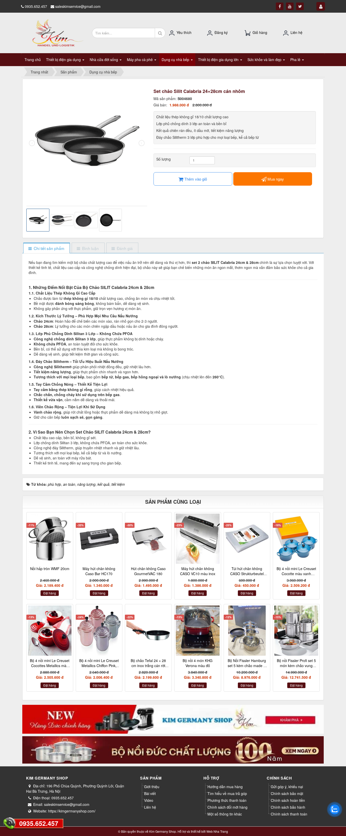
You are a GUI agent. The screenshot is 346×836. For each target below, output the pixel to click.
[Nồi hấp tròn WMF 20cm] (50, 538)
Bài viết (150, 793)
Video (148, 800)
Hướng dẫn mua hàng (225, 786)
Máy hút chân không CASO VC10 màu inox (197, 571)
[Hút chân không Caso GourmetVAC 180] (148, 538)
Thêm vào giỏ (195, 179)
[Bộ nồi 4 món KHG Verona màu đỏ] (198, 630)
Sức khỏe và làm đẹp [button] (264, 59)
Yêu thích (184, 32)
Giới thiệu (151, 786)
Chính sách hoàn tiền (288, 800)
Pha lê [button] (295, 59)
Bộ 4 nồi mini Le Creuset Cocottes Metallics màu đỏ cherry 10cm (49, 665)
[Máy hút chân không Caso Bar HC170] (99, 538)
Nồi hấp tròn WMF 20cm (49, 568)
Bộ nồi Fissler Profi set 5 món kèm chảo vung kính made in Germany (296, 665)
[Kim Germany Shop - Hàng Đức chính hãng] (54, 32)
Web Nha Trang (217, 831)
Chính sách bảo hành (288, 807)
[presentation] (32, 143)
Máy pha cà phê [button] (140, 59)
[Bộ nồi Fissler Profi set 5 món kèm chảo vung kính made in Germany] (296, 630)
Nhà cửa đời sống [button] (104, 59)
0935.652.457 (38, 823)
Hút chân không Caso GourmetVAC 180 (148, 571)
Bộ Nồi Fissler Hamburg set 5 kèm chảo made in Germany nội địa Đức (247, 665)
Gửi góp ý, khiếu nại (287, 786)
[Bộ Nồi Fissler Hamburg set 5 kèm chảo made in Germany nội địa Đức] (247, 630)
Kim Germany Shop (162, 831)
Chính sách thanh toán (289, 813)
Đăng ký (221, 32)
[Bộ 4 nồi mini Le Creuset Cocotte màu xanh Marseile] (296, 538)
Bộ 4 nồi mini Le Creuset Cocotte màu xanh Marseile (296, 573)
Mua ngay (275, 179)
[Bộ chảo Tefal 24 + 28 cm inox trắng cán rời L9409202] (148, 630)
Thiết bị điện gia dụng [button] (64, 59)
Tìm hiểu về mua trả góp (227, 793)
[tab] (46, 248)
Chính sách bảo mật (287, 793)
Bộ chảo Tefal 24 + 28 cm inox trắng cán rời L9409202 (148, 665)
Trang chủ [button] (33, 59)
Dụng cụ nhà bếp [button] (176, 59)
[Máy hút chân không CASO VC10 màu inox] (198, 538)
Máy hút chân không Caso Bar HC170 (99, 571)
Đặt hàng (49, 593)
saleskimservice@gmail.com (78, 6)
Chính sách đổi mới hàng (227, 807)
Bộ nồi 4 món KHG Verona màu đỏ (198, 663)
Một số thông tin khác (224, 813)
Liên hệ (296, 32)
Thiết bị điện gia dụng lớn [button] (219, 59)
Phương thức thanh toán (226, 800)
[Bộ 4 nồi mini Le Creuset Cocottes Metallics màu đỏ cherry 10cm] (50, 630)
